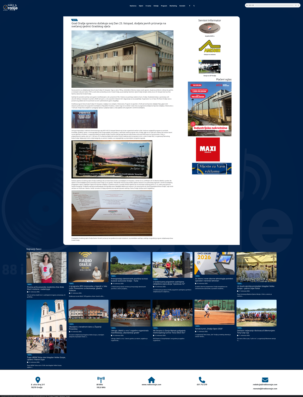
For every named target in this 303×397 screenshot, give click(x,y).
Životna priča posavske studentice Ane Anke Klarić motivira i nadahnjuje (45, 288)
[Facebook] (189, 6)
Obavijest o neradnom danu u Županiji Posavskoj (85, 328)
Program (164, 6)
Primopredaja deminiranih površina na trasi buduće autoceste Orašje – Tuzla (129, 279)
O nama (148, 6)
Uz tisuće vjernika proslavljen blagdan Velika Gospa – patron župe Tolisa (255, 287)
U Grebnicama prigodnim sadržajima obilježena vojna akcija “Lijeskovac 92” (169, 283)
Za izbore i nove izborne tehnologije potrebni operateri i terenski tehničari (214, 279)
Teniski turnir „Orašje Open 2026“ (209, 328)
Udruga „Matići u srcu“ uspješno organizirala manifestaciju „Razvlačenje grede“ (130, 331)
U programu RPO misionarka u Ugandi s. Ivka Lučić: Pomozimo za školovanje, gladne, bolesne (88, 288)
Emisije (156, 6)
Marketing (173, 6)
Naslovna (133, 6)
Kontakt (182, 6)
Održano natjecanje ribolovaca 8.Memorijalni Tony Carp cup (256, 331)
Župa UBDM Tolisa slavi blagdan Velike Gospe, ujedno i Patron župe (46, 358)
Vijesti (141, 6)
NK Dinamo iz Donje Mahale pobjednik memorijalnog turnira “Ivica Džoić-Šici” (169, 331)
